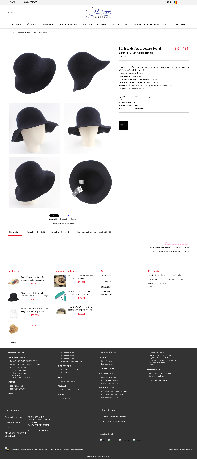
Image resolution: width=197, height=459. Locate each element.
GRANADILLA (17, 375)
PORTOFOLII (64, 366)
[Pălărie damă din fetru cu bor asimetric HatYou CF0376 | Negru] (14, 298)
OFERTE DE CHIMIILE (156, 381)
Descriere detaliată (36, 232)
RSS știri (106, 292)
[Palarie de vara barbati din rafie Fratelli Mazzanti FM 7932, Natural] (60, 281)
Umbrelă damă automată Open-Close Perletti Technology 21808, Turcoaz (81, 293)
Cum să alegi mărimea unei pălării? (93, 232)
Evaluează (63, 219)
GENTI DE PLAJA (68, 24)
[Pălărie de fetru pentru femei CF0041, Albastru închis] (35, 74)
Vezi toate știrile (107, 294)
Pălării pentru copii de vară (110, 377)
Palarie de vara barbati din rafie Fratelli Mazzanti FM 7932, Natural (81, 277)
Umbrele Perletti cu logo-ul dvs (160, 373)
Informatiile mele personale (180, 450)
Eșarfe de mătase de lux (109, 398)
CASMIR (101, 24)
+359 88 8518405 (30, 2)
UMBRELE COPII (67, 359)
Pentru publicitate (147, 24)
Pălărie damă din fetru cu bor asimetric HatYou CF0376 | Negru (35, 294)
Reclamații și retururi (14, 417)
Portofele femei (66, 373)
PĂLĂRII (31, 24)
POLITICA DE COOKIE (38, 431)
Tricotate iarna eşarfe (157, 362)
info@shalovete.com (117, 416)
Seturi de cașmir (107, 361)
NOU (167, 24)
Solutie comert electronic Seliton (98, 456)
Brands (180, 24)
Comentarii (14, 232)
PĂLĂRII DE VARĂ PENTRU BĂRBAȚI (25, 364)
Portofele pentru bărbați (69, 370)
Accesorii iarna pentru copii (111, 383)
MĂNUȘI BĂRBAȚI (108, 352)
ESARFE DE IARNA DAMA (160, 356)
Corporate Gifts (153, 369)
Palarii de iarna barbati (19, 373)
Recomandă (53, 219)
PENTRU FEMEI (16, 386)
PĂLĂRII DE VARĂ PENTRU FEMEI (24, 361)
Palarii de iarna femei (19, 371)
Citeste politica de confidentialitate (69, 450)
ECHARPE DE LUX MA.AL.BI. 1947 (163, 360)
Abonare (12, 342)
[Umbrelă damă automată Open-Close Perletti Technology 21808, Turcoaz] (60, 296)
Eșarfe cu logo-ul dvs (156, 376)
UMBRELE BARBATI (69, 352)
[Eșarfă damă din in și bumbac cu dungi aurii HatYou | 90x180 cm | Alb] (14, 314)
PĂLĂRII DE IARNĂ (40, 32)
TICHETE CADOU (107, 369)
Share (55, 216)
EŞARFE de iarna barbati (159, 358)
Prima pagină (12, 32)
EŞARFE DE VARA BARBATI (112, 395)
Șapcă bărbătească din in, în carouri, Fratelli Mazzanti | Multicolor (32, 278)
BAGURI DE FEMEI (68, 381)
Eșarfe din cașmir (107, 364)
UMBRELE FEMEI (68, 356)
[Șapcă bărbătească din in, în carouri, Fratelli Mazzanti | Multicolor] (14, 282)
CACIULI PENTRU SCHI (21, 378)
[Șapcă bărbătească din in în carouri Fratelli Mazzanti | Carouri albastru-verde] (60, 312)
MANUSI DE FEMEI (69, 398)
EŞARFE (16, 24)
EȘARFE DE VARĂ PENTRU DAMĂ (115, 392)
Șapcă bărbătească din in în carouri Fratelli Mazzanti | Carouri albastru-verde (80, 309)
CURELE (62, 386)
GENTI (61, 378)
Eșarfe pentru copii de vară (110, 380)
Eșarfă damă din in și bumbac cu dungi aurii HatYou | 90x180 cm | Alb (35, 310)
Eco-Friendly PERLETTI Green (72, 361)
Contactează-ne (11, 428)
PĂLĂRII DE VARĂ (24, 32)
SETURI (87, 24)
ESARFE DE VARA (107, 388)
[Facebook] (184, 2)
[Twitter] (188, 2)
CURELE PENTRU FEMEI (71, 390)
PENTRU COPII (120, 24)
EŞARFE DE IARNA (156, 352)
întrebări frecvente (12, 423)
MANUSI (62, 395)
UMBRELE (47, 24)
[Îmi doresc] (124, 117)
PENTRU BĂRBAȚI (17, 389)
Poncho (152, 365)
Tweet (69, 216)
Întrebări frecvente (60, 232)
